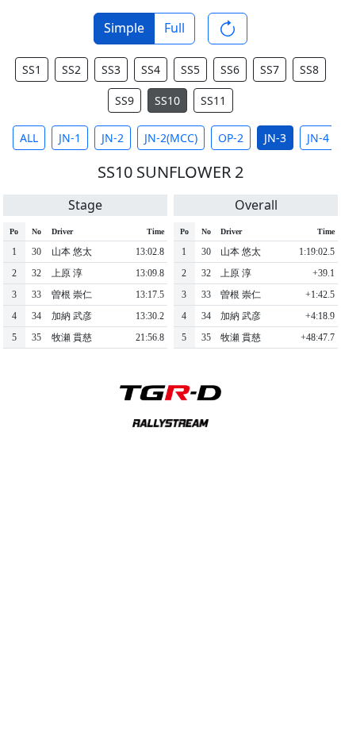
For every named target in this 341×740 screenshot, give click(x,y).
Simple (124, 28)
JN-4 (318, 137)
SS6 (229, 69)
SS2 (71, 69)
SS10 (167, 100)
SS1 (31, 69)
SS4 (150, 69)
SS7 (269, 69)
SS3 (111, 69)
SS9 (124, 100)
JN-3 (275, 137)
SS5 (190, 69)
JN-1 (70, 137)
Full (174, 28)
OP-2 (230, 137)
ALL (29, 137)
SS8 (309, 69)
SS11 (213, 100)
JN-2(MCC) (170, 137)
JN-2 (113, 137)
